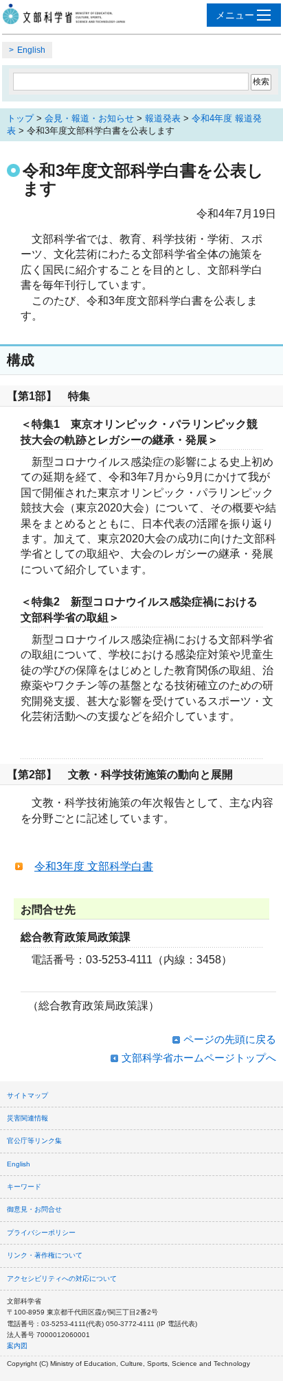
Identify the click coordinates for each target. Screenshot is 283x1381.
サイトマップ (27, 1095)
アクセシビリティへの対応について (62, 1278)
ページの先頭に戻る (229, 1039)
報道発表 (163, 118)
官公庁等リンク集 (34, 1140)
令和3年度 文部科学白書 (93, 866)
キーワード (24, 1186)
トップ (20, 118)
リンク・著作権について (44, 1255)
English (31, 50)
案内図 (17, 1345)
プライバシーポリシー (41, 1232)
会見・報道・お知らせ (89, 118)
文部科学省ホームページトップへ (199, 1058)
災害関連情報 (27, 1118)
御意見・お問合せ (34, 1209)
